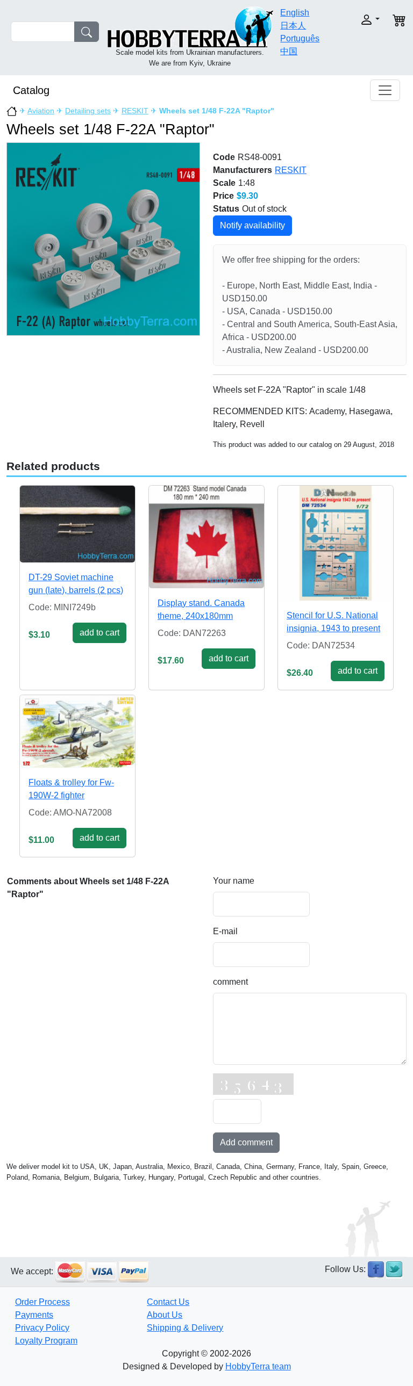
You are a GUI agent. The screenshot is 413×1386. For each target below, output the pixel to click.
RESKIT (135, 110)
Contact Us (168, 1301)
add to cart (99, 632)
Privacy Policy (42, 1327)
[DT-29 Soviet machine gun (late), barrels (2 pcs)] (77, 524)
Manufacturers (242, 170)
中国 (288, 51)
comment (230, 981)
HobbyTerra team (258, 1366)
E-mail (225, 931)
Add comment (246, 1142)
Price (223, 195)
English (294, 12)
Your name (233, 880)
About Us (164, 1314)
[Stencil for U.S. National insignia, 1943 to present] (335, 543)
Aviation (40, 110)
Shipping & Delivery (185, 1327)
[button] (364, 19)
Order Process (42, 1301)
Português (299, 38)
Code (224, 157)
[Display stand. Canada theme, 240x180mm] (206, 537)
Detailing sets (88, 110)
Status (226, 208)
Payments (34, 1314)
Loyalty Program (46, 1340)
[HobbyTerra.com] (190, 26)
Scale (224, 182)
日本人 (293, 25)
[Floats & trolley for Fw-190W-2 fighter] (77, 731)
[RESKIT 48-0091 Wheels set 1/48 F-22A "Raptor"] (103, 238)
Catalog (31, 90)
